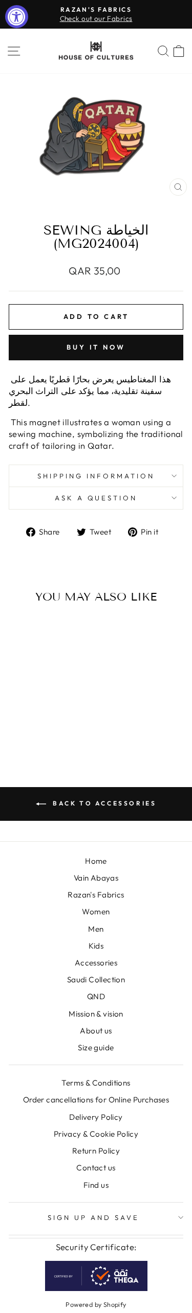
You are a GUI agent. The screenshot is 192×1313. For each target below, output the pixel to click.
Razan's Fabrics (96, 895)
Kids (96, 946)
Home (96, 861)
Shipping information (96, 476)
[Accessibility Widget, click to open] (16, 16)
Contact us (95, 1167)
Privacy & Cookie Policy (96, 1134)
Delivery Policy (95, 1117)
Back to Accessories (103, 803)
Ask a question (96, 498)
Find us (96, 1185)
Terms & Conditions (95, 1083)
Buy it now (96, 347)
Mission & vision (96, 1014)
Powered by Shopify (96, 1304)
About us (96, 1030)
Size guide (96, 1047)
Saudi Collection (96, 979)
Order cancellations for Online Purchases (96, 1099)
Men (95, 929)
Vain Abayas (96, 878)
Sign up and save (93, 1217)
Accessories (96, 963)
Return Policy (96, 1151)
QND (96, 996)
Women (96, 911)
